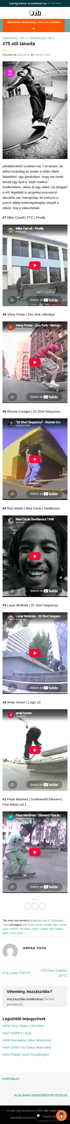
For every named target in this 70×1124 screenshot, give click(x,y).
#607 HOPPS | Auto (17, 1033)
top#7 (6, 933)
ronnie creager (40, 928)
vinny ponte (16, 933)
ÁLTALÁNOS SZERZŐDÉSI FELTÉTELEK (40, 1095)
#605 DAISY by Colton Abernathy (27, 1047)
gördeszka (10, 38)
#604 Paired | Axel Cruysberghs (26, 1055)
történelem (37, 38)
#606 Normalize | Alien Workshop (27, 1040)
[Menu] (64, 13)
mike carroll (59, 924)
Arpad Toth (42, 55)
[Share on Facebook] (35, 906)
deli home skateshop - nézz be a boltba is (33, 25)
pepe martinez (10, 928)
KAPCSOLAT (11, 1078)
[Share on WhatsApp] (27, 906)
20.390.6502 (54, 3)
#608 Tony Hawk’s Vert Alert (23, 1026)
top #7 (23, 38)
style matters (56, 928)
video (51, 38)
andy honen (28, 924)
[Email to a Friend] (42, 906)
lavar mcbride (43, 924)
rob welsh (25, 928)
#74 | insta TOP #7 (16, 973)
